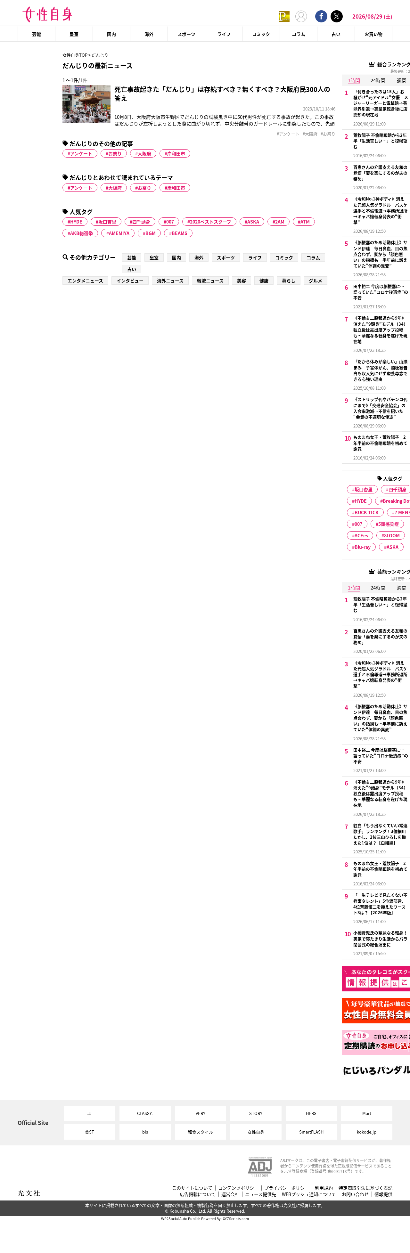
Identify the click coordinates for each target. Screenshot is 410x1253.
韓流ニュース (210, 280)
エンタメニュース (85, 280)
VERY (200, 1113)
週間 (401, 80)
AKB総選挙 (81, 233)
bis (145, 1132)
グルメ (315, 280)
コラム (298, 34)
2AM (279, 221)
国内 (111, 34)
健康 (263, 280)
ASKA (253, 221)
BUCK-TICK (367, 512)
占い (336, 34)
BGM (150, 233)
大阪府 (144, 153)
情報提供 (383, 1194)
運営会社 (230, 1194)
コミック (261, 34)
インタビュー (130, 280)
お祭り (115, 153)
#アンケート (288, 134)
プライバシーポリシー (286, 1188)
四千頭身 (141, 221)
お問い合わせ (355, 1194)
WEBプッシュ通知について (309, 1194)
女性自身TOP (74, 55)
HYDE (76, 221)
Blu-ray (363, 547)
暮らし (288, 280)
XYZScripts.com (236, 1218)
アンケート (81, 153)
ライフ (224, 34)
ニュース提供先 (260, 1194)
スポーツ (186, 34)
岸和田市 (176, 153)
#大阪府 (310, 134)
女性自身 (256, 1132)
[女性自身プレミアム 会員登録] (284, 16)
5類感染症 (388, 524)
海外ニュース (170, 280)
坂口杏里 (107, 221)
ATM (305, 221)
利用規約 (324, 1188)
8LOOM (392, 535)
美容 (241, 280)
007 (170, 221)
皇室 (74, 34)
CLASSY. (145, 1113)
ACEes (361, 535)
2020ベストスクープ (210, 221)
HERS (311, 1113)
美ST (89, 1132)
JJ (89, 1113)
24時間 (378, 80)
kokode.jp (366, 1132)
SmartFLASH (311, 1132)
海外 (148, 34)
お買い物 (373, 34)
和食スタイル (200, 1132)
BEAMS (179, 233)
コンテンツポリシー (238, 1188)
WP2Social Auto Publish (181, 1218)
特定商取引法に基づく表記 (365, 1188)
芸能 (36, 34)
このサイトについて (192, 1188)
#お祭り (328, 134)
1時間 (354, 80)
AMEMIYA (119, 233)
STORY (255, 1113)
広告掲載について (198, 1194)
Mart (366, 1113)
